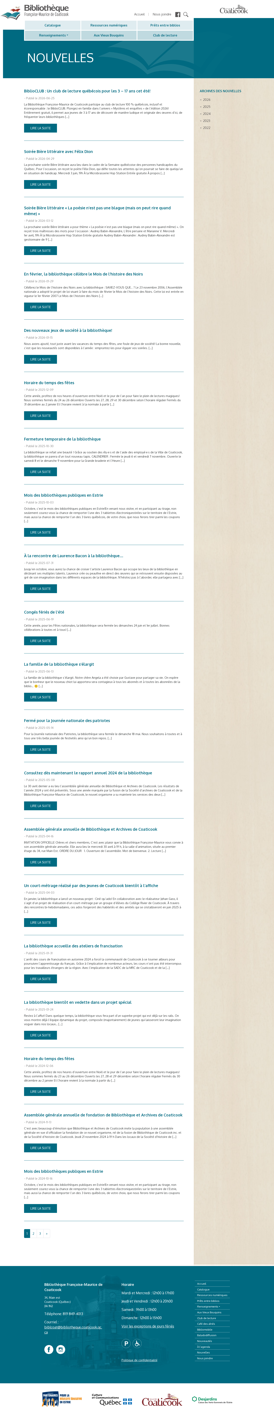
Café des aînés (206, 1323)
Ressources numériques (108, 25)
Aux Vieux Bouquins (109, 35)
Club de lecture (165, 35)
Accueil (139, 14)
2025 (206, 107)
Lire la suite (40, 128)
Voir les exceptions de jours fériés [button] (148, 1326)
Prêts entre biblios (165, 25)
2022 (206, 128)
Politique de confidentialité (139, 1360)
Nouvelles (203, 1352)
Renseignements (52, 35)
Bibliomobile (204, 1329)
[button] (127, 1343)
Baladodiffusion (206, 1335)
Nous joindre (162, 14)
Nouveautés (204, 1341)
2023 (206, 121)
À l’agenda (203, 1346)
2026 (206, 100)
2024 (207, 114)
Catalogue (53, 25)
